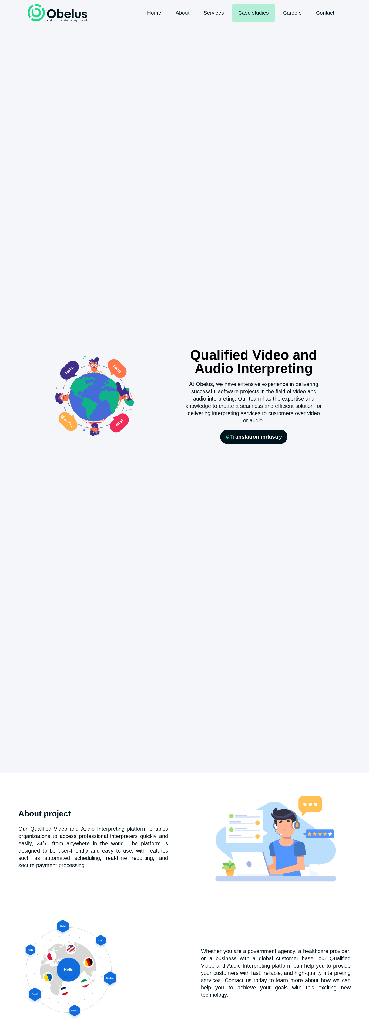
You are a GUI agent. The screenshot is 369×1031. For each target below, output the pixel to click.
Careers (292, 13)
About (182, 13)
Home (154, 13)
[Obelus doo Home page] (57, 13)
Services (214, 13)
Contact (325, 13)
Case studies (253, 13)
